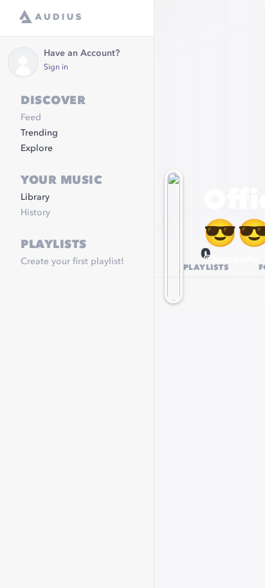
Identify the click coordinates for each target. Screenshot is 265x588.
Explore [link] (37, 148)
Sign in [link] (56, 67)
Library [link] (35, 197)
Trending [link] (39, 133)
